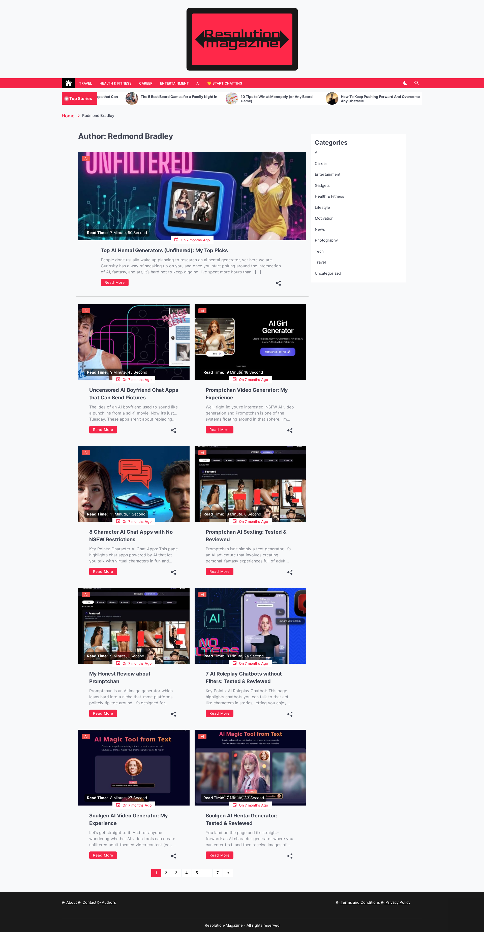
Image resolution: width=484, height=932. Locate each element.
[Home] (68, 83)
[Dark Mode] (405, 83)
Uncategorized (328, 273)
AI (198, 83)
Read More (115, 282)
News (320, 229)
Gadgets (322, 185)
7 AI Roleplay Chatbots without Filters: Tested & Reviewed (244, 677)
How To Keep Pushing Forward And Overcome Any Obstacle (322, 99)
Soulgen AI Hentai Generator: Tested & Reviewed (241, 819)
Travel (85, 83)
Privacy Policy (397, 902)
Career (146, 83)
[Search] (416, 83)
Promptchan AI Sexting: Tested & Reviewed (246, 535)
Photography (326, 240)
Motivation (324, 218)
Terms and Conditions (360, 902)
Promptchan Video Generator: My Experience (247, 394)
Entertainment (174, 83)
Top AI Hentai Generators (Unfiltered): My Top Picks (164, 250)
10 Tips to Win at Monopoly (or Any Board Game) (219, 99)
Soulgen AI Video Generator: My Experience (128, 819)
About (71, 902)
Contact (89, 902)
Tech (319, 251)
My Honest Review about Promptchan (119, 677)
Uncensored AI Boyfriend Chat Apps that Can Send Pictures (133, 394)
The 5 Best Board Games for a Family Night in (121, 97)
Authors (109, 902)
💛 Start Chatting (224, 83)
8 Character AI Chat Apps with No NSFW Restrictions (131, 535)
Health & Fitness (116, 83)
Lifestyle (322, 207)
